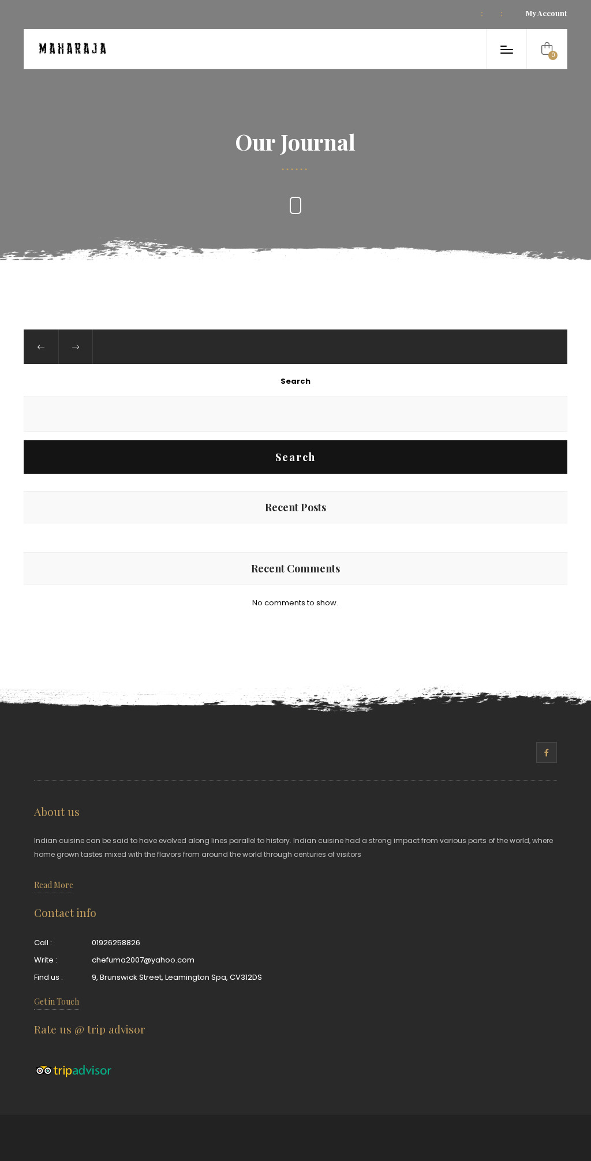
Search (295, 381)
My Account (546, 13)
